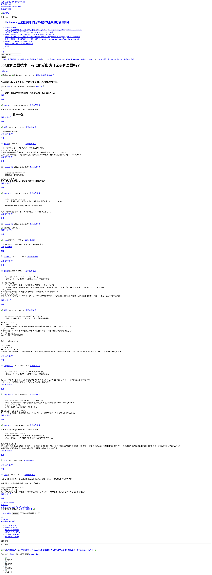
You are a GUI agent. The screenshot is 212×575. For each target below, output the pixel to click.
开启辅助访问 (6, 4)
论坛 (11, 27)
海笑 (5, 460)
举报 (2, 99)
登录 (2, 9)
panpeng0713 (8, 105)
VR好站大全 (16, 6)
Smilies (26, 507)
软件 (42, 39)
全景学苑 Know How (56, 59)
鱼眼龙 (6, 127)
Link (13, 507)
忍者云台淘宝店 (7, 2)
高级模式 (4, 505)
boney (6, 475)
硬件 (42, 37)
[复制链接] (5, 71)
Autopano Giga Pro (12, 525)
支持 (7, 117)
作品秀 (29, 32)
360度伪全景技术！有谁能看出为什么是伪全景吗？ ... (117, 59)
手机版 (8, 550)
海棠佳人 (7, 257)
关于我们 (22, 550)
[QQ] (3, 550)
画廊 (7, 46)
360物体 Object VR (87, 59)
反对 (10, 117)
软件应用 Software (72, 59)
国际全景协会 (6, 6)
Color (5, 507)
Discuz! (12, 554)
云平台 (43, 30)
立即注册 (7, 9)
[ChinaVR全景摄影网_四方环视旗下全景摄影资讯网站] (37, 22)
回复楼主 (4, 521)
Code (22, 507)
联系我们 (29, 550)
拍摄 (29, 34)
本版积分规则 (6, 513)
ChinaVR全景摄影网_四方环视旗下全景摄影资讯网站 (21, 59)
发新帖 (11, 502)
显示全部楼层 (40, 75)
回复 (2, 95)
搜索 (2, 52)
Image (9, 507)
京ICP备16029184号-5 (85, 550)
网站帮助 (14, 550)
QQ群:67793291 (19, 2)
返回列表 (4, 502)
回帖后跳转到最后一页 (31, 513)
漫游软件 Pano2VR (12, 532)
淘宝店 (19, 44)
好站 (20, 41)
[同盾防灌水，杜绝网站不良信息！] (95, 550)
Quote (17, 507)
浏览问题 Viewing (12, 537)
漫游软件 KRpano (12, 530)
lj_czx (6, 240)
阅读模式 (50, 75)
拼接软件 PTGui (11, 527)
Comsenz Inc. (34, 554)
